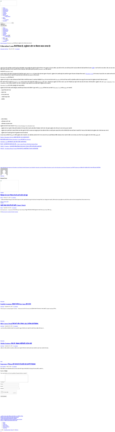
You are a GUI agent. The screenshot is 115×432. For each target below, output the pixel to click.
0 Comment (17, 48)
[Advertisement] (36, 58)
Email (1, 386)
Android (6, 40)
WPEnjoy (16, 429)
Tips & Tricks (5, 35)
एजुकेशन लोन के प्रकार (89, 167)
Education (5, 41)
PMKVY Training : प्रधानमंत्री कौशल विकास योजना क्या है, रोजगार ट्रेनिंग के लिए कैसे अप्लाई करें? (21, 146)
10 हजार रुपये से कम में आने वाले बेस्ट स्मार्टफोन (8, 418)
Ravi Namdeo (3, 366)
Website (4, 34)
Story (4, 37)
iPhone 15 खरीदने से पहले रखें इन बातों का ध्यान (8, 420)
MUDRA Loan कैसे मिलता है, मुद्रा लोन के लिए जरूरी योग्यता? (13, 141)
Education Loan (89, 73)
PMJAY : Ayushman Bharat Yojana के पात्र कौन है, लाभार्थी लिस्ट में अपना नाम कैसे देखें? (19, 148)
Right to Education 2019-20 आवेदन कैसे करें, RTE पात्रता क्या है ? (14, 137)
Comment (2, 381)
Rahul (1, 197)
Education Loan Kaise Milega (41, 167)
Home (4, 27)
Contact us (5, 424)
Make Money (7, 36)
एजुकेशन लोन (82, 167)
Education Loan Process (61, 167)
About (4, 423)
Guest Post (5, 427)
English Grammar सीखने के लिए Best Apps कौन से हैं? (15, 304)
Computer (5, 33)
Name (1, 384)
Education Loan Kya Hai (52, 167)
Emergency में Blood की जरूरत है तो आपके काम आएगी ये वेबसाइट (18, 364)
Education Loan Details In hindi (19, 167)
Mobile (4, 38)
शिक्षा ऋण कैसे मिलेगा (97, 167)
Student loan (77, 167)
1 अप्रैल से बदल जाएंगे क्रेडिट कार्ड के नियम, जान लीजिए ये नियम (11, 416)
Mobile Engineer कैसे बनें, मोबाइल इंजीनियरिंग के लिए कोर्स (16, 343)
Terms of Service (6, 426)
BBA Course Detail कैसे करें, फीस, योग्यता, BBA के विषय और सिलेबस (19, 323)
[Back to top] (0, 430)
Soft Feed (6, 48)
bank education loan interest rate (6, 167)
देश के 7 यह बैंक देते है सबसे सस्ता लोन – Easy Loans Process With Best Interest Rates (19, 144)
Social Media (5, 31)
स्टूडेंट (93, 68)
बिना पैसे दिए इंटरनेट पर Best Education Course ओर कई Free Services (15, 139)
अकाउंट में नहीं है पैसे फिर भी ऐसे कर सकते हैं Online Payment (11, 419)
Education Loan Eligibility (30, 167)
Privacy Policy (5, 425)
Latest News (5, 28)
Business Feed (5, 29)
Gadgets (4, 32)
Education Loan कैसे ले (70, 167)
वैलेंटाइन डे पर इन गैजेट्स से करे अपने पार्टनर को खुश (14, 195)
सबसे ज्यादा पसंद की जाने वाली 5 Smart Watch (13, 205)
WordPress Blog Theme (8, 429)
